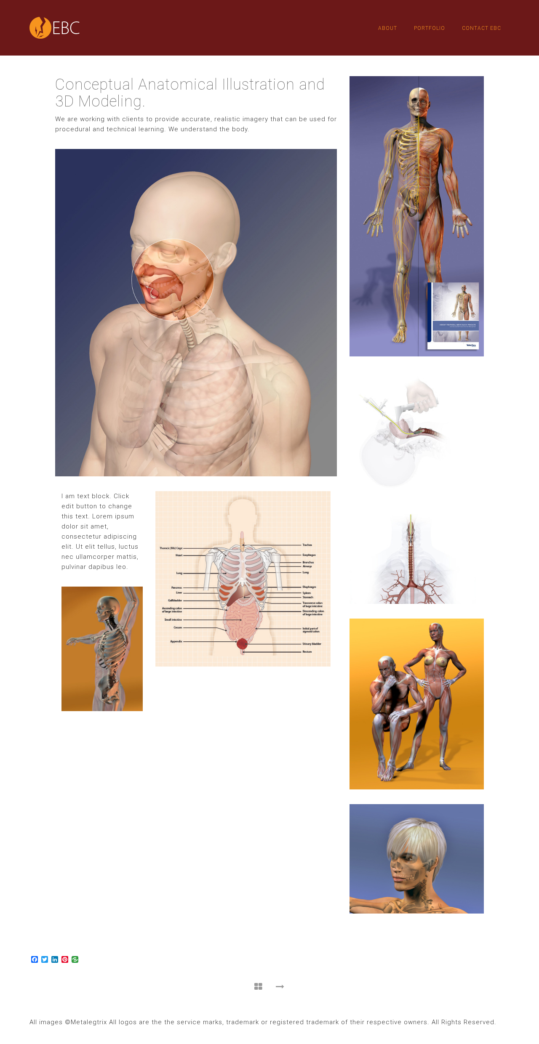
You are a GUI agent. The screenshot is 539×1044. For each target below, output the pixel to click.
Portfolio (429, 28)
